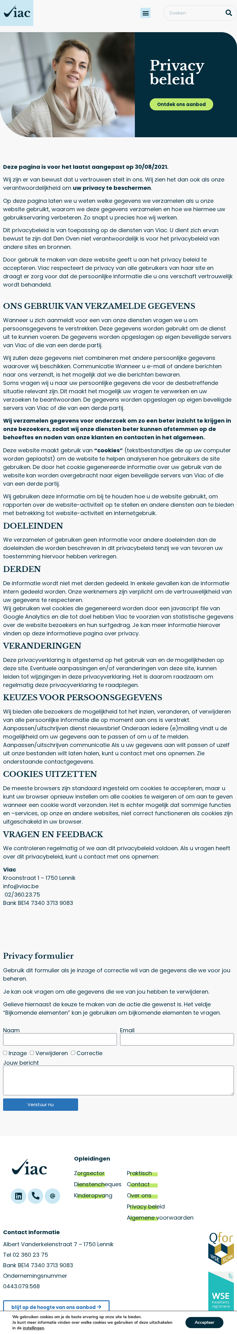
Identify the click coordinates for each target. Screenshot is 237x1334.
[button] (145, 13)
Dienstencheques (98, 1184)
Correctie (89, 1053)
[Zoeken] (229, 13)
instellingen (33, 1328)
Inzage (18, 1053)
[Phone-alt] (35, 1196)
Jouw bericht (21, 1063)
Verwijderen (51, 1053)
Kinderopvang (93, 1195)
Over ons (139, 1195)
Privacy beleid (146, 1206)
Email (127, 1030)
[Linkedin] (18, 1196)
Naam (11, 1030)
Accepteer (204, 1322)
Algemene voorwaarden (160, 1217)
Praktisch (139, 1173)
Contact (138, 1184)
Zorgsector (89, 1173)
